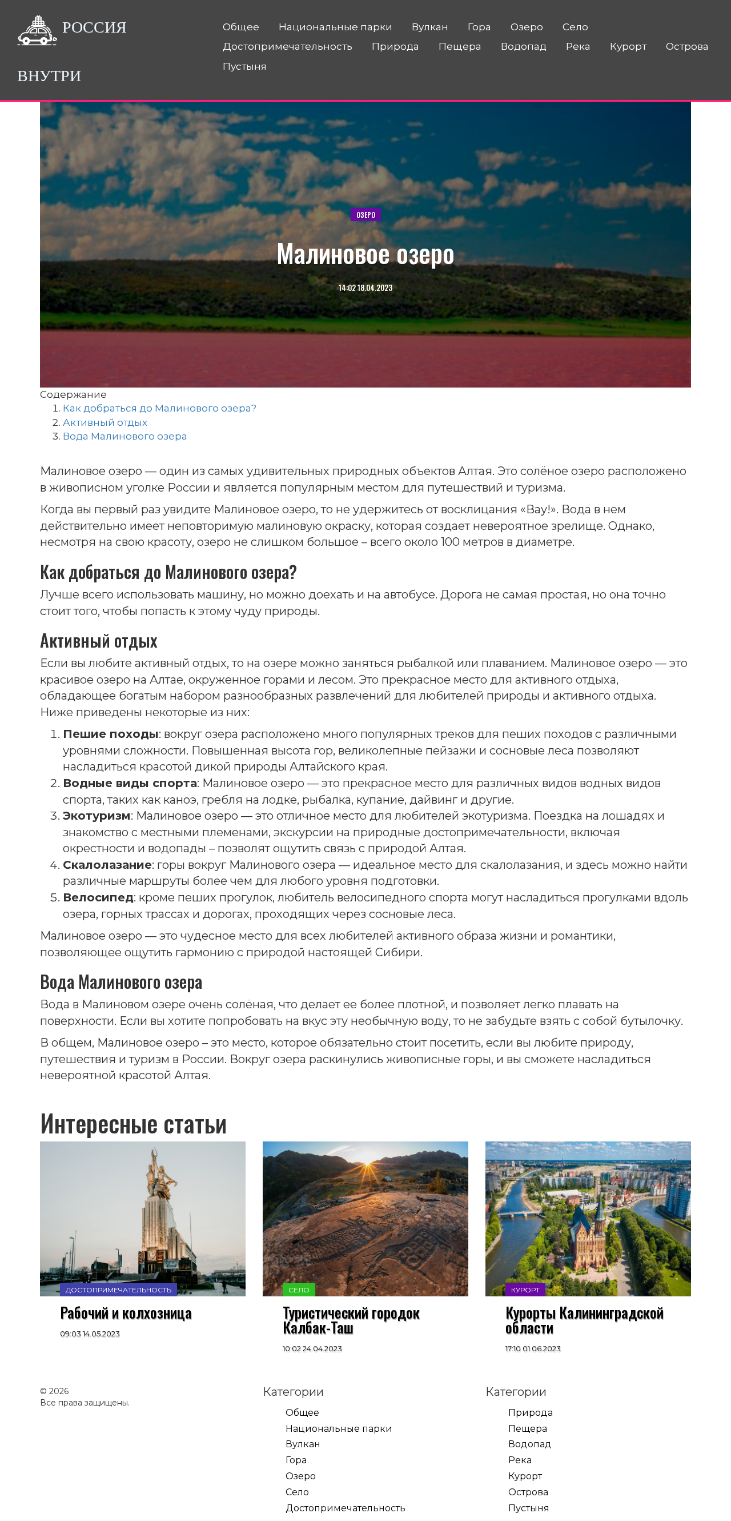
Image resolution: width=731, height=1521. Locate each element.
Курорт (628, 46)
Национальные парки (335, 27)
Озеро (527, 27)
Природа (395, 46)
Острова (687, 46)
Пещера (460, 46)
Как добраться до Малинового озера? (159, 408)
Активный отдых (105, 422)
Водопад (524, 46)
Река (578, 46)
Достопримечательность (287, 46)
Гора (479, 27)
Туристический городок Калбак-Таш (351, 1320)
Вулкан (430, 27)
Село (575, 27)
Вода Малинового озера (125, 436)
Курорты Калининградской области (584, 1320)
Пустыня (245, 66)
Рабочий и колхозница (126, 1312)
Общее (241, 27)
